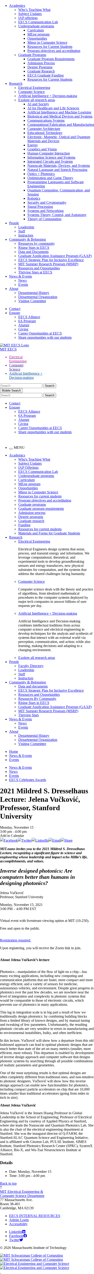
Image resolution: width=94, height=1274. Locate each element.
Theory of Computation (44, 219)
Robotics (33, 198)
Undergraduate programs (36, 26)
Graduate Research (41, 71)
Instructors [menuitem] (25, 678)
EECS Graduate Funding (45, 75)
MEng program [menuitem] (29, 484)
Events (23, 284)
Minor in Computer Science (47, 42)
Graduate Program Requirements (51, 59)
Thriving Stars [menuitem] (28, 715)
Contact (14, 309)
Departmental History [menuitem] (33, 736)
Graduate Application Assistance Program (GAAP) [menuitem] (55, 707)
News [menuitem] (22, 723)
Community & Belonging (27, 239)
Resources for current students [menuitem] (40, 496)
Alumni (23, 325)
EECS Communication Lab (38, 22)
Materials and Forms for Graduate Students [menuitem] (49, 533)
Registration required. (15, 940)
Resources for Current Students (49, 47)
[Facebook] (9, 840)
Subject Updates (30, 14)
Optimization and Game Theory (50, 178)
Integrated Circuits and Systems (50, 161)
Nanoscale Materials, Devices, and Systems (58, 166)
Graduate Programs (32, 55)
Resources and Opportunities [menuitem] (39, 694)
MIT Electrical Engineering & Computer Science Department (22, 1194)
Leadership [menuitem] (26, 670)
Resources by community (36, 243)
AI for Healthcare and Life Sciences (53, 108)
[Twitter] (25, 840)
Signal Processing (40, 207)
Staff (21, 231)
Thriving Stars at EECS (35, 272)
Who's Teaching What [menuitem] (34, 459)
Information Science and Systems (51, 157)
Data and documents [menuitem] (33, 686)
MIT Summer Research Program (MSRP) (48, 264)
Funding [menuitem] (24, 525)
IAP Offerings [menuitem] (28, 467)
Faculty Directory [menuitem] (31, 666)
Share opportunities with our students (45, 337)
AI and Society (38, 104)
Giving (23, 329)
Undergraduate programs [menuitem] (36, 476)
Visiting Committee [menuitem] (32, 744)
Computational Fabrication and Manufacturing (60, 124)
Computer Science (31, 92)
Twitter (14, 1240)
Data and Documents (33, 252)
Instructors (25, 235)
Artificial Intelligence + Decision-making (47, 96)
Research (15, 83)
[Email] (55, 840)
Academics (17, 6)
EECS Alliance (29, 317)
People (14, 223)
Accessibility (18, 1224)
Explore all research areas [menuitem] (36, 658)
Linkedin (15, 1232)
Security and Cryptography (46, 202)
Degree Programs (39, 67)
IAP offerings (28, 18)
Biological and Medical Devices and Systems (59, 116)
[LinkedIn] (40, 840)
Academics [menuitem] (17, 455)
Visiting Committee (32, 301)
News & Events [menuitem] (20, 719)
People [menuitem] (14, 662)
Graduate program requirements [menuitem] (41, 509)
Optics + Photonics (41, 174)
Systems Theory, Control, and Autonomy (56, 215)
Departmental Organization (37, 297)
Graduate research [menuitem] (31, 521)
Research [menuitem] (15, 537)
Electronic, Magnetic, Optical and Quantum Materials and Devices (58, 139)
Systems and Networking (45, 211)
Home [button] (13, 751)
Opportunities (37, 38)
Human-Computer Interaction (48, 153)
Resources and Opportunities (39, 268)
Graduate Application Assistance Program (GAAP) (55, 256)
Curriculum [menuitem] (26, 480)
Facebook (16, 1236)
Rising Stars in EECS (33, 248)
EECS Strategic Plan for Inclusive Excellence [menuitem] (51, 690)
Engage (14, 313)
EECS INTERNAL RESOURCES (34, 1216)
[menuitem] (56, 541)
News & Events (20, 276)
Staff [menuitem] (21, 674)
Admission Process (41, 63)
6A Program (27, 321)
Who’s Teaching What (34, 10)
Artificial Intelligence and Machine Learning (59, 112)
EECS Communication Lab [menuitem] (38, 472)
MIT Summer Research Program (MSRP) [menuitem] (48, 711)
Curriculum (35, 30)
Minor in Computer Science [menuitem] (38, 492)
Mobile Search (11, 390)
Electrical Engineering (34, 88)
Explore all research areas (36, 100)
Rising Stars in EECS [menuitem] (33, 703)
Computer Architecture (43, 129)
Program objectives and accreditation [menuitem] (44, 500)
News (22, 280)
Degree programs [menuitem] (30, 517)
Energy (32, 145)
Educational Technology (45, 133)
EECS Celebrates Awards (27, 780)
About (13, 289)
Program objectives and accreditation (53, 51)
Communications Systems (46, 120)
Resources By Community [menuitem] (37, 699)
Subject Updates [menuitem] (30, 463)
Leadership (26, 227)
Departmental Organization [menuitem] (37, 740)
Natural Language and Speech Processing (57, 170)
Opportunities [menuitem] (28, 488)
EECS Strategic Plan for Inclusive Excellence (51, 260)
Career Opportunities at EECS (40, 333)
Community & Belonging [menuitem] (27, 682)
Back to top (8, 1183)
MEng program (38, 34)
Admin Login (19, 1220)
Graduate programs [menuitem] (32, 504)
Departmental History (33, 293)
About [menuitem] (13, 731)
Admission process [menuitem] (31, 513)
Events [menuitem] (23, 727)
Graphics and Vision (42, 149)
